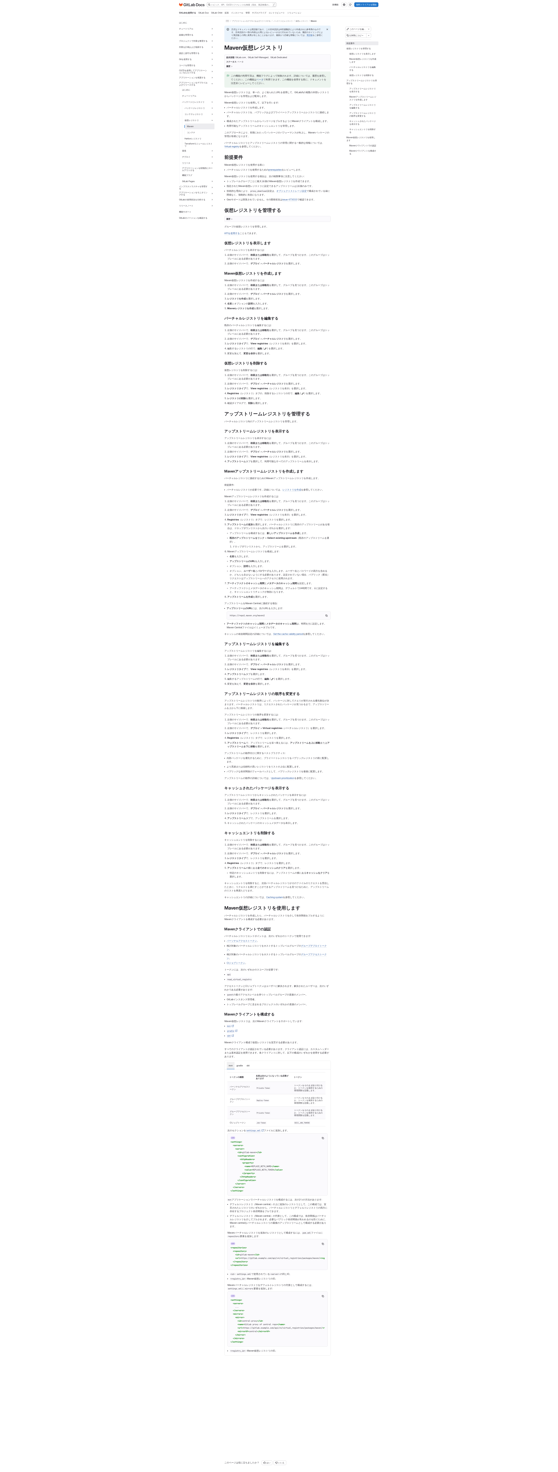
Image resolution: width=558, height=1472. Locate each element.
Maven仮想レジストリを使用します (360, 139)
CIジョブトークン (236, 962)
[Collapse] (212, 83)
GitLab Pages (188, 181)
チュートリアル (186, 28)
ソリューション (294, 12)
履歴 (228, 66)
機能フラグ (187, 175)
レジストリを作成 (291, 489)
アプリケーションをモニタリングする (193, 193)
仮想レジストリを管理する (358, 48)
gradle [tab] (239, 1065)
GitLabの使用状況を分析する (192, 199)
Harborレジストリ (193, 138)
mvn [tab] (231, 1065)
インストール (237, 12)
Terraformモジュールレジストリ (198, 144)
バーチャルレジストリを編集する (362, 68)
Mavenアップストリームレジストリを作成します (362, 98)
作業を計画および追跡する (191, 47)
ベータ (259, 79)
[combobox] (344, 4)
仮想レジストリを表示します (362, 53)
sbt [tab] (248, 1065)
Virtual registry (231, 146)
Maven (190, 126)
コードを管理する (187, 65)
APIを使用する (232, 233)
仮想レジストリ (192, 120)
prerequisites (275, 169)
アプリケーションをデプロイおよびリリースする (193, 83)
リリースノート (186, 205)
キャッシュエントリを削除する (362, 130)
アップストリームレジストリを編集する (362, 106)
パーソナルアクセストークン (242, 940)
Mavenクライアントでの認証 (362, 145)
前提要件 (350, 43)
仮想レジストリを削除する (361, 75)
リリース (186, 163)
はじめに (183, 22)
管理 (248, 12)
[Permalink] (245, 157)
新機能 (335, 4)
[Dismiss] (327, 29)
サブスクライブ (259, 12)
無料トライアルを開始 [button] (366, 4)
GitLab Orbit (216, 12)
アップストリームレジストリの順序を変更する (362, 114)
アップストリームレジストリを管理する (361, 82)
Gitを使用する (185, 59)
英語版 (310, 35)
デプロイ (186, 157)
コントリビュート (277, 12)
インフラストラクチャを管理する (193, 187)
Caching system (274, 897)
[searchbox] (241, 4)
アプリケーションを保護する (192, 77)
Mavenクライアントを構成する (362, 152)
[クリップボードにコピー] (326, 615)
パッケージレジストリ (195, 108)
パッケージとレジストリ (193, 102)
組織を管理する (186, 35)
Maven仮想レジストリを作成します (362, 60)
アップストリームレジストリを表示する (362, 90)
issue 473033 (289, 199)
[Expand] (212, 29)
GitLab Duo (203, 12)
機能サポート (185, 212)
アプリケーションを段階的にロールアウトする (197, 169)
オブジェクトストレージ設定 (291, 190)
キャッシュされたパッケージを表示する (362, 122)
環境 (184, 151)
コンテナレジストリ (194, 114)
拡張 (227, 12)
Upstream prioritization (282, 778)
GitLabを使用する (187, 12)
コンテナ (191, 132)
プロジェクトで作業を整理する (193, 41)
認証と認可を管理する (189, 53)
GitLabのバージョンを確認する (193, 218)
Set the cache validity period (288, 633)
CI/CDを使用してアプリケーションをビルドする (193, 71)
